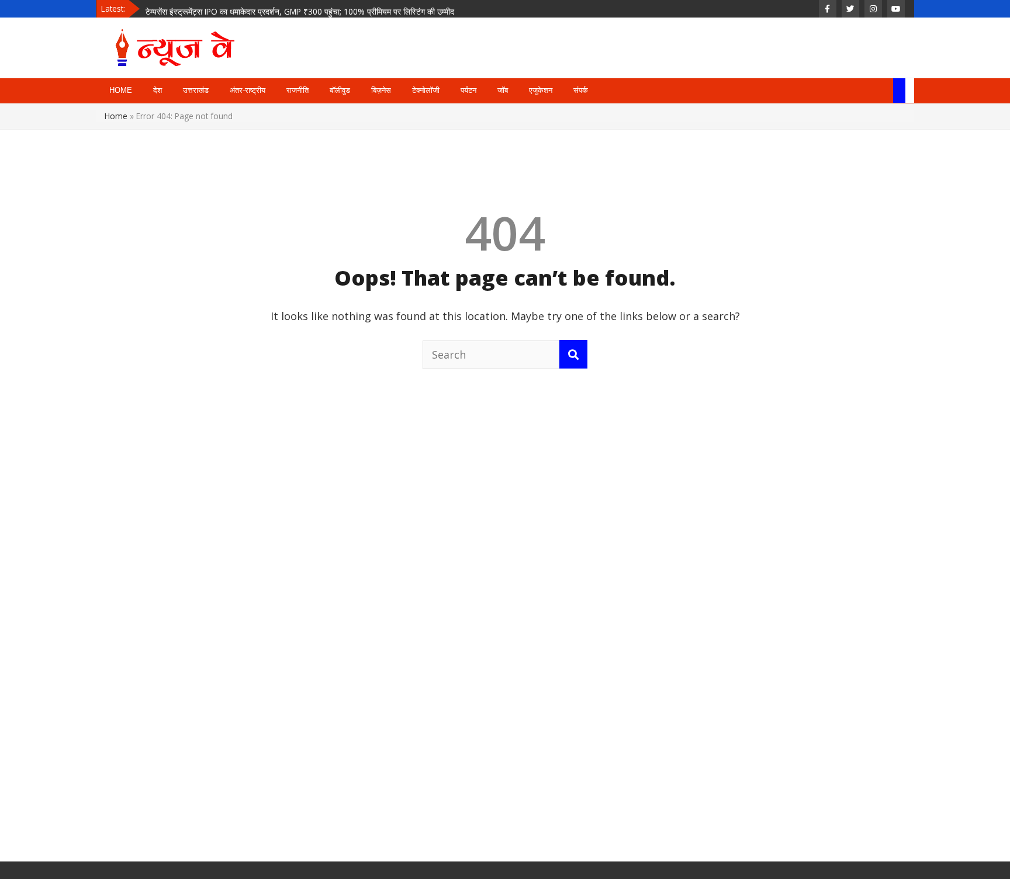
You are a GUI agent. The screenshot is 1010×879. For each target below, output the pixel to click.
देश (157, 90)
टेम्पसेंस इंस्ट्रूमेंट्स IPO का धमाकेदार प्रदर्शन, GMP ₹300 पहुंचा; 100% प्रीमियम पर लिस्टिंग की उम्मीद (300, 8)
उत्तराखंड (196, 90)
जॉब (502, 90)
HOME (120, 90)
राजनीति (297, 90)
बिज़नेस (381, 90)
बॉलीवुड (340, 90)
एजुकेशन (540, 90)
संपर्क (580, 90)
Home (116, 115)
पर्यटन (468, 90)
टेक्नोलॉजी (426, 90)
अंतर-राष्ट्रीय (247, 90)
